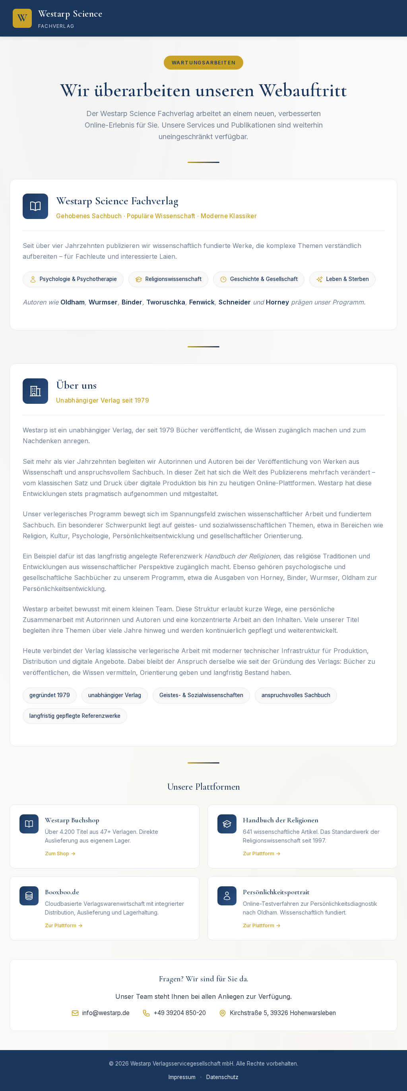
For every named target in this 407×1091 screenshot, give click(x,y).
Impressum (182, 1077)
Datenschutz (222, 1077)
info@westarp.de (106, 1013)
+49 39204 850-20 (179, 1013)
